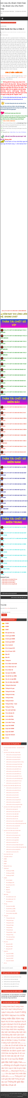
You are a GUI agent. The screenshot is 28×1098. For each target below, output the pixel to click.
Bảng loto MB (9, 944)
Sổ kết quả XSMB (10, 636)
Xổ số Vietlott (9, 880)
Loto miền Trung (10, 722)
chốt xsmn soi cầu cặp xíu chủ (13, 835)
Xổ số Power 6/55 (10, 651)
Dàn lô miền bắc (7, 1056)
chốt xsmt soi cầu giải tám (12, 816)
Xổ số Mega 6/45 (10, 882)
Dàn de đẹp (9, 1053)
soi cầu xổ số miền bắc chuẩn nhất (12, 752)
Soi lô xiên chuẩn (11, 1076)
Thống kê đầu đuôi (10, 685)
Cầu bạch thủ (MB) (10, 673)
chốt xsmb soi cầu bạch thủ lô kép (14, 764)
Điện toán (6, 894)
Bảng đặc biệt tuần (12, 1035)
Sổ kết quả (6, 868)
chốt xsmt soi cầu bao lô (12, 809)
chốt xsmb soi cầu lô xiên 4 (12, 797)
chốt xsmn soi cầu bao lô (12, 832)
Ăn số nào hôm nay (8, 854)
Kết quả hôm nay (10, 632)
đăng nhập (7, 608)
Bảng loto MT (9, 948)
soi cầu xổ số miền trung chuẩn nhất (12, 806)
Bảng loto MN (9, 946)
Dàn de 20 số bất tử (12, 1045)
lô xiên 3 (9, 1071)
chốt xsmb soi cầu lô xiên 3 (8, 582)
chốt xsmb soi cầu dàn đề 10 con (14, 776)
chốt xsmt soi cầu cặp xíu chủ (13, 811)
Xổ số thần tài (9, 670)
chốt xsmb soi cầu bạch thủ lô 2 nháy (15, 761)
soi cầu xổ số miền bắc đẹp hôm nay (8, 22)
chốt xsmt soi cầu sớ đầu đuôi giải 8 (14, 821)
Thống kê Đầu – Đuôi (11, 704)
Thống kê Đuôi (9, 700)
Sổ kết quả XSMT (10, 642)
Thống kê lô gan (9, 688)
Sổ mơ (7, 738)
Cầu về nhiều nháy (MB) (11, 682)
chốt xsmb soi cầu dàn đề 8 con (13, 773)
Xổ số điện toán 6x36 (11, 663)
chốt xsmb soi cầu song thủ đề (9, 584)
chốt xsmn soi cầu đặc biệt (12, 837)
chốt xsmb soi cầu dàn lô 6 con (13, 788)
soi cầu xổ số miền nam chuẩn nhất (12, 830)
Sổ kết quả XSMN (10, 639)
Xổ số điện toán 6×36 (11, 896)
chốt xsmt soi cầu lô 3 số (12, 818)
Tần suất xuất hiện (10, 710)
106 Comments (5, 35)
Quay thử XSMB (9, 725)
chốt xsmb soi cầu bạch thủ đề (13, 754)
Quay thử (6, 951)
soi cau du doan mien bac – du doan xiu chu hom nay (13, 6)
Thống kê (8, 660)
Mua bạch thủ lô (17, 1071)
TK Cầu (5, 903)
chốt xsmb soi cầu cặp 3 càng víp (14, 766)
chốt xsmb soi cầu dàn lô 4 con (13, 783)
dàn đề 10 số (19, 1056)
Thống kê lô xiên (10, 691)
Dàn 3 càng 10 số (15, 1040)
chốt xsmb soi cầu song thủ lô (13, 802)
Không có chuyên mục (14, 1065)
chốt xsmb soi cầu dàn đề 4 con (13, 769)
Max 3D (7, 654)
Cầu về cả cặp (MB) (10, 679)
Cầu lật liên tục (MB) (11, 676)
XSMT (7, 629)
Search (4, 614)
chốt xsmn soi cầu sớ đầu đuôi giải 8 (14, 844)
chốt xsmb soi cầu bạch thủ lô (13, 759)
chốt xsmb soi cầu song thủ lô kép (14, 804)
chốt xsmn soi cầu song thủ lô (13, 849)
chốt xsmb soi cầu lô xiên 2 (8, 580)
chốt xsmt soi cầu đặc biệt (12, 814)
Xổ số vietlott (9, 645)
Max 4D (7, 657)
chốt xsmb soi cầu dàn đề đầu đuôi (14, 778)
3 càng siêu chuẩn (12, 1012)
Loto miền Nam (9, 719)
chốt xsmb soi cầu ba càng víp (13, 757)
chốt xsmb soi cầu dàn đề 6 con (18, 597)
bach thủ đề (17, 1015)
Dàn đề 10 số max (8, 1059)
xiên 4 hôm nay (22, 77)
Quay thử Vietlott (10, 734)
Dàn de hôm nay (12, 1048)
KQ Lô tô (6, 941)
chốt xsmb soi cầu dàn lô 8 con (9, 579)
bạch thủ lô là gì (16, 1024)
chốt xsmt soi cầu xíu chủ (12, 828)
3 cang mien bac (7, 1006)
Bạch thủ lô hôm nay (9, 1021)
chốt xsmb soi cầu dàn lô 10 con (14, 780)
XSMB (7, 623)
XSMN (7, 626)
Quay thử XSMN (9, 728)
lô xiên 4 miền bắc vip (5, 75)
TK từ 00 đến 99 (9, 713)
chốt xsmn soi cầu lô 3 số (12, 842)
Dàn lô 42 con (19, 1053)
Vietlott (5, 877)
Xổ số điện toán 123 (10, 666)
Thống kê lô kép (9, 694)
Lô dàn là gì (16, 1068)
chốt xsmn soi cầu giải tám (12, 840)
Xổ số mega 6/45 (10, 648)
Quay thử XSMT (9, 731)
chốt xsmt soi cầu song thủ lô (13, 825)
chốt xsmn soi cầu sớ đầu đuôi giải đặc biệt (16, 847)
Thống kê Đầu (9, 697)
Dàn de (17, 1043)
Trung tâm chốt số (8, 856)
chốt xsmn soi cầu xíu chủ (12, 851)
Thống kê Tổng (9, 707)
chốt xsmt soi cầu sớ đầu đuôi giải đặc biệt (16, 823)
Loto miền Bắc (9, 716)
